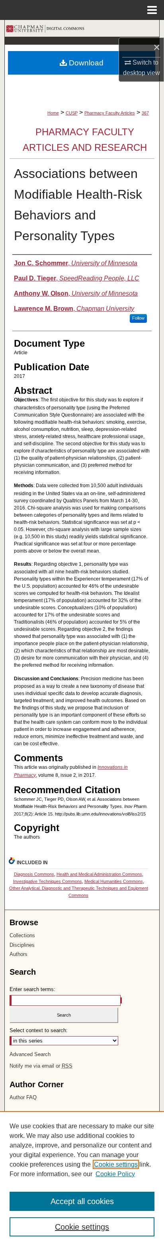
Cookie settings (116, 1164)
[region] (82, 1178)
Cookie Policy (115, 1174)
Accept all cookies (82, 1201)
